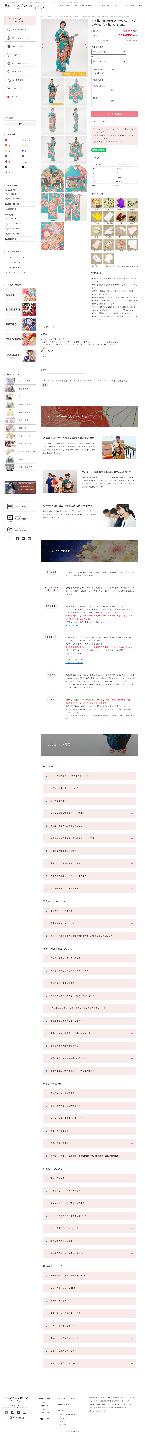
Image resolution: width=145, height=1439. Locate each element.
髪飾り (68, 5)
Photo (140, 5)
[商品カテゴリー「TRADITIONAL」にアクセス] (20, 339)
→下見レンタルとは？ (74, 625)
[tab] (49, 327)
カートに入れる (115, 114)
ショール (76, 5)
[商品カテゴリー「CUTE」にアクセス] (20, 294)
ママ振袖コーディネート (68, 1398)
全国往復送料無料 (105, 1401)
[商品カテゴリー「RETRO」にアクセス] (20, 324)
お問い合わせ (102, 1408)
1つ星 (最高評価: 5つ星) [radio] (42, 351)
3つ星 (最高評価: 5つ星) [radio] (48, 351)
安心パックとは (105, 294)
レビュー (45, 356)
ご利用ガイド (105, 1404)
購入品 (61, 1410)
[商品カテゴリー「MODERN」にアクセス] (20, 309)
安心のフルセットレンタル (120, 1401)
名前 (43, 370)
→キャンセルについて (74, 663)
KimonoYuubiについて (118, 1404)
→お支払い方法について (75, 659)
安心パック (96, 56)
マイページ (108, 1397)
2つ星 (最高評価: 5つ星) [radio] (45, 351)
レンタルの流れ (93, 1401)
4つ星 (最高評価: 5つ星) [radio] (52, 351)
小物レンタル (44, 1419)
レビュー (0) (49, 327)
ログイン (96, 5)
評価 (43, 348)
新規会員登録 (86, 5)
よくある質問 (92, 1408)
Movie (133, 5)
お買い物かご (106, 5)
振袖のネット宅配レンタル (55, 16)
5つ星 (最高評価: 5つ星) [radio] (55, 351)
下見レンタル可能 (94, 1404)
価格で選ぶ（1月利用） (73, 16)
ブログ (126, 5)
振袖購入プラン (64, 1404)
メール (44, 376)
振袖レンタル (44, 1398)
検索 (20, 124)
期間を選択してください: (104, 69)
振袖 (61, 5)
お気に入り (117, 5)
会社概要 (110, 1408)
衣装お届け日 (99, 86)
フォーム (62, 514)
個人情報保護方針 (120, 1408)
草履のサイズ (97, 47)
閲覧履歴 (116, 1397)
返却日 (96, 98)
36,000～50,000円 (88, 16)
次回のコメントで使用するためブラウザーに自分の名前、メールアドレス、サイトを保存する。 (86, 381)
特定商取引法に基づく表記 (96, 1411)
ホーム (43, 16)
